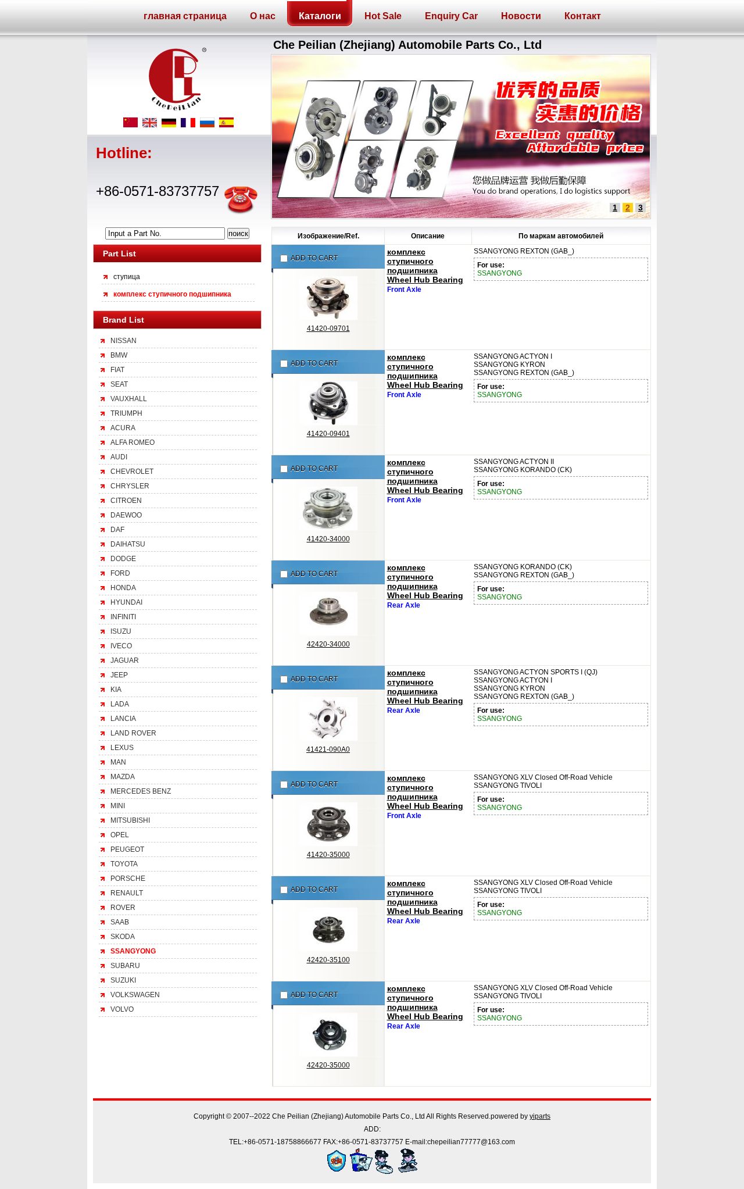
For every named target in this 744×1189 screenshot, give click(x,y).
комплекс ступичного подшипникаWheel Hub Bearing (425, 265)
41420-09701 (328, 328)
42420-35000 (328, 1065)
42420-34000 (328, 644)
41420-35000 (328, 855)
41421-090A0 (328, 749)
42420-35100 (328, 960)
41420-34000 (328, 539)
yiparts (540, 1116)
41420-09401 (328, 434)
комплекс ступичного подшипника (172, 294)
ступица (126, 277)
